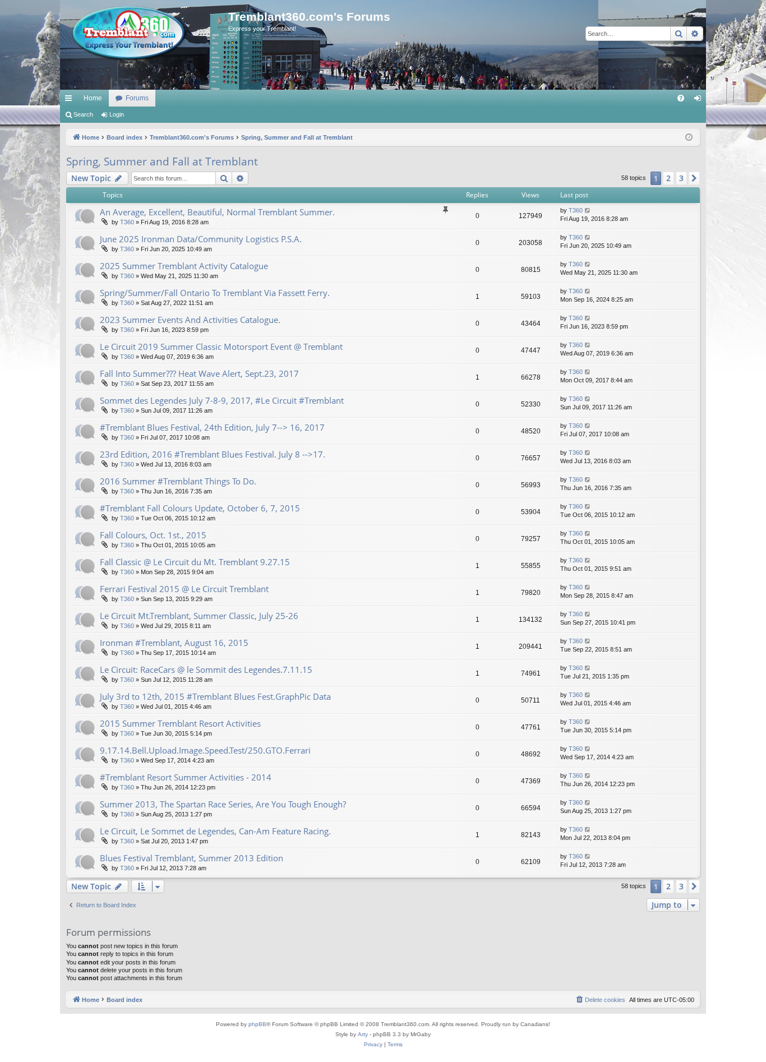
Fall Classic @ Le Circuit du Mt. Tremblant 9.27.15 (195, 561)
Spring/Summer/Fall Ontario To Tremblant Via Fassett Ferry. (215, 292)
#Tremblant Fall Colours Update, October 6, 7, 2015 (200, 508)
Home (93, 98)
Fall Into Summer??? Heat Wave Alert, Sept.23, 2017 (199, 373)
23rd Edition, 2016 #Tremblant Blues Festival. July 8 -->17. (212, 454)
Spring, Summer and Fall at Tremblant (162, 161)
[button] (694, 178)
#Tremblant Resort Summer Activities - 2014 (185, 777)
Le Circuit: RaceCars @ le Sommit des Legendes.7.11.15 (206, 669)
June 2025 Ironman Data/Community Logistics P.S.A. (201, 238)
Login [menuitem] (700, 100)
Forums (137, 98)
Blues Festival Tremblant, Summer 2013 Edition (191, 858)
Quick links (70, 100)
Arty (363, 1034)
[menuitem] (680, 98)
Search (83, 114)
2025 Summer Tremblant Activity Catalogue (184, 265)
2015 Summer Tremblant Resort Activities (180, 723)
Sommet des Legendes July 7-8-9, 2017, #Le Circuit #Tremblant (222, 400)
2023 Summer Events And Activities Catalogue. (190, 319)
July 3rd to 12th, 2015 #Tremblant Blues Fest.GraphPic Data (215, 696)
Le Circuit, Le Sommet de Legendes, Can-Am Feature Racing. (215, 831)
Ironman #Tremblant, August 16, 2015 (174, 642)
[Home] (144, 33)
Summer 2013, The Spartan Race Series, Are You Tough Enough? (223, 804)
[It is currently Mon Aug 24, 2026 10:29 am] (689, 137)
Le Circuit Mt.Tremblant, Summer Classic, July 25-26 (199, 615)
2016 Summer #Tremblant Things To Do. (178, 481)
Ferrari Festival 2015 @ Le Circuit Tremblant (184, 588)
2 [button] (668, 178)
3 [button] (681, 178)
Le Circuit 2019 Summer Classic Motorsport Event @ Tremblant (221, 346)
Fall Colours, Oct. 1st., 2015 (153, 535)
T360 (127, 222)
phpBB (257, 1024)
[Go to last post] (588, 210)
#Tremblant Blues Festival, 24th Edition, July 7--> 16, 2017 (212, 427)
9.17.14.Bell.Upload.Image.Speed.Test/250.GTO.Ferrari (205, 750)
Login (116, 114)
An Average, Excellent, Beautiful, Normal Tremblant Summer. (217, 212)
